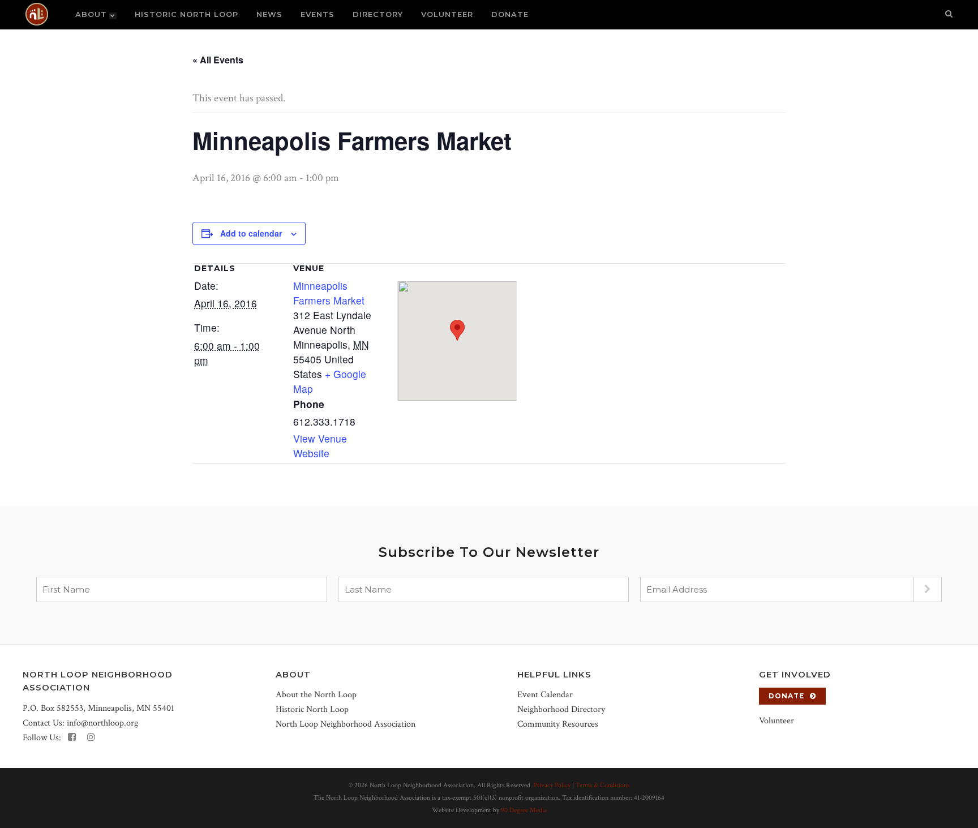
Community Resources (557, 724)
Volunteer (776, 721)
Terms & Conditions (602, 785)
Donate (786, 696)
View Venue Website (320, 445)
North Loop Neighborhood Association (345, 724)
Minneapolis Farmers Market (328, 292)
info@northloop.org (102, 723)
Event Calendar (545, 695)
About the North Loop (316, 695)
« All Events (217, 59)
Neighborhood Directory (561, 709)
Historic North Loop (312, 709)
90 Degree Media (524, 810)
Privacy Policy (552, 785)
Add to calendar (251, 233)
